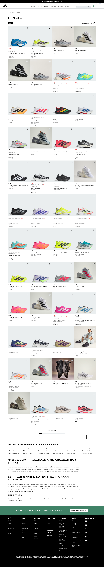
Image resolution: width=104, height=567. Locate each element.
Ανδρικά (33, 6)
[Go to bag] (99, 6)
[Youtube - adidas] (90, 541)
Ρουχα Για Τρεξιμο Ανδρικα (74, 450)
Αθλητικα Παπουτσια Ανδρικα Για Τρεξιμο (13, 448)
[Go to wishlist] (96, 6)
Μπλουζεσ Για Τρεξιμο (28, 450)
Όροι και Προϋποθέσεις (64, 564)
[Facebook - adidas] (90, 521)
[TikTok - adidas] (90, 537)
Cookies (48, 564)
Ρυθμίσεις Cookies (31, 564)
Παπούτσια (53, 6)
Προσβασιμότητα (73, 564)
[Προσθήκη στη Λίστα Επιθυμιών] (27, 28)
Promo (67, 6)
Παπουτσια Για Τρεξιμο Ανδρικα (58, 448)
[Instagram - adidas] (90, 525)
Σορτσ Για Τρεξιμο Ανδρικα (88, 448)
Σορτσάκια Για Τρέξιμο (87, 453)
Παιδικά (46, 6)
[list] (44, 23)
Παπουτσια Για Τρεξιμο (43, 453)
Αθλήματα (60, 6)
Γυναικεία (39, 6)
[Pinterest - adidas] (90, 533)
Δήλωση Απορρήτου (54, 564)
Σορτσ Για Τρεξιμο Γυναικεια (86, 451)
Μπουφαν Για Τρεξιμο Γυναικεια (43, 451)
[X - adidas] (90, 529)
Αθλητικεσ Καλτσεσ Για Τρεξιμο (13, 454)
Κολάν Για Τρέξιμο (27, 448)
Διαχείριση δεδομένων (40, 564)
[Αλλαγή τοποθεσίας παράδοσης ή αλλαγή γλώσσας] (99, 4)
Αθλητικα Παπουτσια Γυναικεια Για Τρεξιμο (13, 451)
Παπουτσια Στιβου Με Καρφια (58, 454)
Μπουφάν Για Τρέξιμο (28, 453)
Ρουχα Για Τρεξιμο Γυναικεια (71, 454)
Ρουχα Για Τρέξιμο (71, 448)
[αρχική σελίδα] (5, 6)
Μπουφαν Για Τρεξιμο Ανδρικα (43, 448)
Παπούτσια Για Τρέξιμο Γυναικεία (58, 451)
